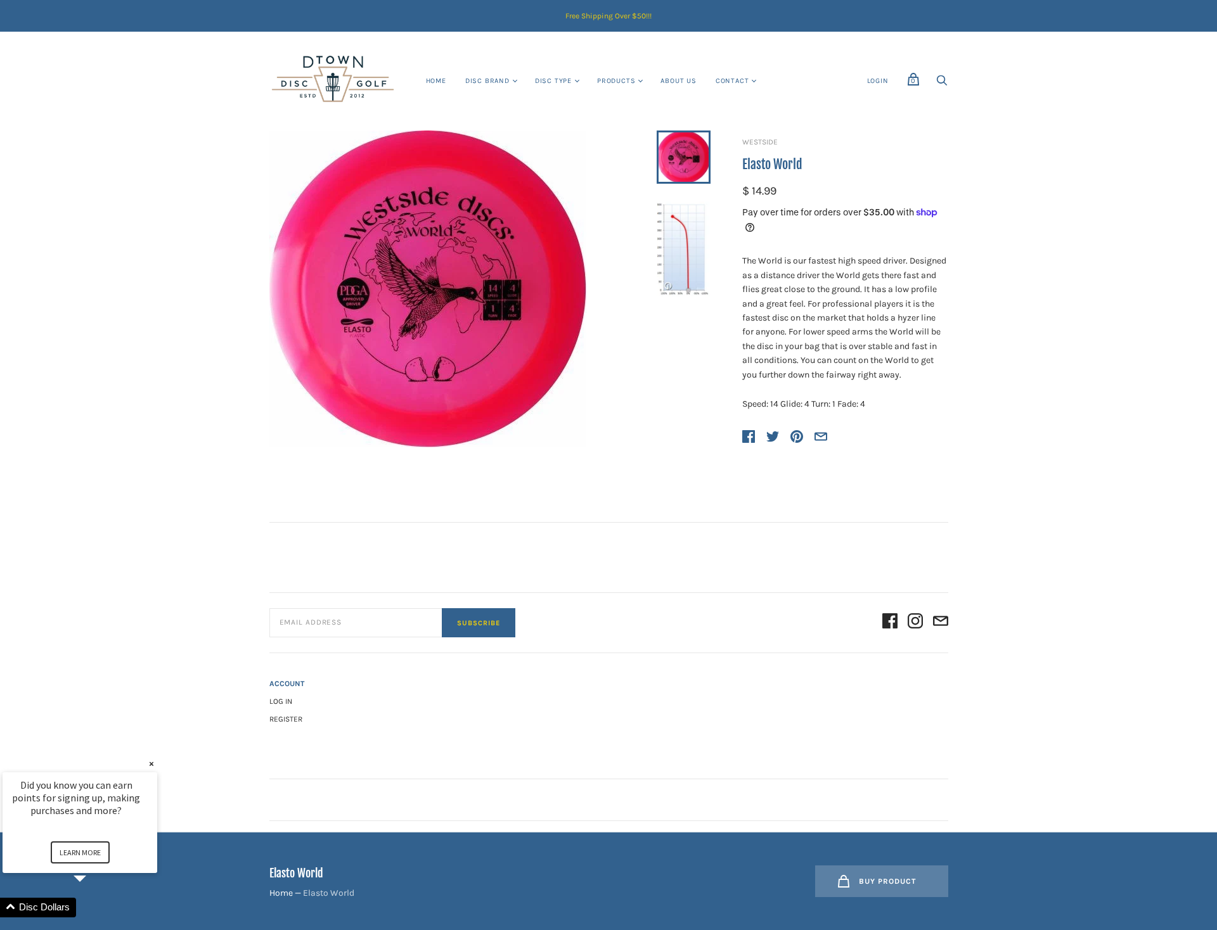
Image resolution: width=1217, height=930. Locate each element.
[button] (95, 907)
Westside (760, 141)
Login (878, 81)
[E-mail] (940, 623)
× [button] (151, 764)
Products (616, 81)
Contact (732, 81)
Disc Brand (487, 81)
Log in (280, 701)
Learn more (80, 852)
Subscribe (478, 623)
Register (285, 719)
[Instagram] (915, 623)
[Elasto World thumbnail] (683, 157)
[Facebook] (890, 623)
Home (436, 81)
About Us (678, 81)
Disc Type (553, 81)
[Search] (942, 84)
